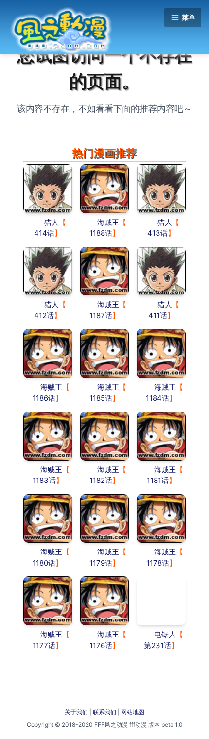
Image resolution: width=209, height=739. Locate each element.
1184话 (157, 398)
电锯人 (165, 634)
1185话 (100, 398)
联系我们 (104, 712)
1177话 (44, 645)
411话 (157, 315)
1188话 (100, 233)
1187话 (100, 315)
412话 (44, 315)
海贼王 (108, 222)
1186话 (44, 398)
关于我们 (76, 712)
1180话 (44, 562)
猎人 (51, 222)
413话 (157, 233)
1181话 (158, 480)
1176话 (100, 645)
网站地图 (132, 712)
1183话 (44, 480)
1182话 (100, 480)
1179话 (100, 562)
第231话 (157, 645)
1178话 (157, 562)
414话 (44, 233)
